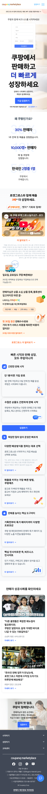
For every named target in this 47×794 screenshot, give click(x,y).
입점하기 (37, 4)
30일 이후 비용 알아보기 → (14, 333)
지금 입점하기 (23, 101)
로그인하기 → (32, 107)
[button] (42, 5)
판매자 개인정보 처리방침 (23, 790)
